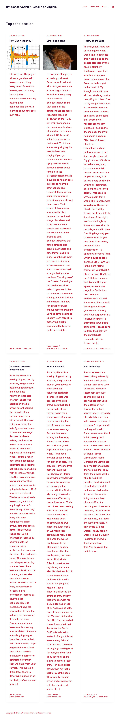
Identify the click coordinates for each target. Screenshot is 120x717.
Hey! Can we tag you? (20, 40)
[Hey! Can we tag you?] (23, 57)
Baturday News (19, 35)
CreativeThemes (44, 713)
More (104, 7)
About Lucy (94, 7)
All (10, 35)
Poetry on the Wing (94, 40)
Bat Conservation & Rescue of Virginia (31, 7)
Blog (102, 361)
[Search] (113, 7)
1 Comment (64, 348)
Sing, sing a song (56, 40)
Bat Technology (92, 366)
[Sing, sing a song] (60, 57)
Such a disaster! (55, 366)
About (84, 7)
